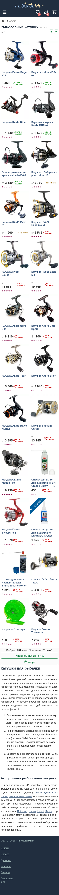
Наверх (31, 662)
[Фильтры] (51, 32)
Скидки (5, 848)
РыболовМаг (3, 20)
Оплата (5, 854)
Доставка (6, 860)
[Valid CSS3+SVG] (4, 882)
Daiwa (32, 811)
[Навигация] (4, 12)
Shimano (22, 811)
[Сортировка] (56, 32)
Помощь (5, 872)
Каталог (12, 20)
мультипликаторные (20, 796)
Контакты (6, 866)
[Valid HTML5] (2, 882)
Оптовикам (7, 878)
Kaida (48, 811)
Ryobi (40, 811)
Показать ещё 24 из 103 (30, 655)
